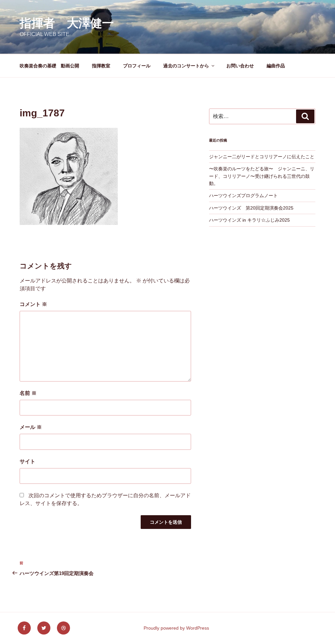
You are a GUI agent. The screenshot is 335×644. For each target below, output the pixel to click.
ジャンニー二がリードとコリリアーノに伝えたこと (261, 156)
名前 (28, 393)
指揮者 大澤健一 (67, 23)
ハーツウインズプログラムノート (243, 195)
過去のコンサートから (186, 65)
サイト (27, 461)
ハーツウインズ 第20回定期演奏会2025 (251, 208)
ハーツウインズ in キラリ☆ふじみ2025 (249, 220)
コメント (33, 304)
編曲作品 (283, 65)
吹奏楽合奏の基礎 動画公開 (49, 65)
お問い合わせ (240, 65)
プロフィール (136, 65)
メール (31, 427)
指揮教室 (101, 65)
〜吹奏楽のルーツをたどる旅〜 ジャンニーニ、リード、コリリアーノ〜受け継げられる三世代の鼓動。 (261, 176)
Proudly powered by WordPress (176, 628)
